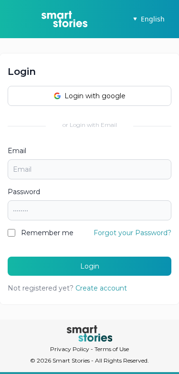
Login (89, 266)
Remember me (47, 233)
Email (17, 150)
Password (24, 191)
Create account (101, 288)
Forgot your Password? (132, 233)
